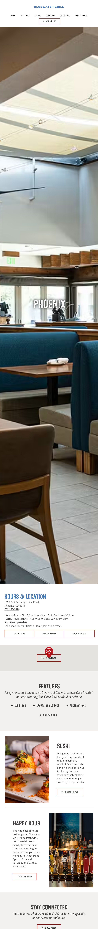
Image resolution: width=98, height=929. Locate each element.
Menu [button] (13, 16)
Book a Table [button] (81, 16)
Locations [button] (25, 16)
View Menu (20, 634)
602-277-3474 (12, 609)
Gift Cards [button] (65, 16)
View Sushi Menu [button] (69, 792)
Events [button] (38, 16)
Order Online (49, 634)
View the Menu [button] (24, 876)
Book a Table (79, 634)
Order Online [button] (49, 21)
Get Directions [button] (49, 658)
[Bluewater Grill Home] (49, 6)
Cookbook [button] (50, 16)
